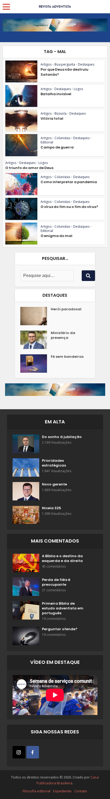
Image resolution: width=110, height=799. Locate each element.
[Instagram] (19, 752)
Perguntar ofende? (59, 629)
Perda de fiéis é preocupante (56, 582)
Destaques (86, 64)
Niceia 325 (51, 508)
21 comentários (54, 590)
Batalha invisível (56, 94)
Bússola (60, 113)
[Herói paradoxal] (35, 316)
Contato (80, 791)
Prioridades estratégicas (54, 463)
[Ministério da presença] (35, 340)
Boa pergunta (64, 64)
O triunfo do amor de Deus (29, 167)
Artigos (46, 64)
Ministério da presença (63, 335)
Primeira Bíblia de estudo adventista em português (62, 608)
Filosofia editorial (36, 791)
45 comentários (54, 566)
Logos (78, 89)
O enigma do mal (56, 235)
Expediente (62, 791)
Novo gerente (54, 484)
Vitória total (52, 118)
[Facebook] (32, 752)
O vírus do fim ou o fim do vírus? (69, 206)
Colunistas (62, 138)
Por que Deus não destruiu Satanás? (64, 72)
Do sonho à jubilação (62, 437)
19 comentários (54, 619)
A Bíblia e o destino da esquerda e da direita (62, 558)
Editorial (47, 142)
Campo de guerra (57, 147)
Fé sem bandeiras (67, 356)
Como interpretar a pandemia (69, 181)
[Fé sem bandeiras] (35, 363)
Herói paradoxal (66, 309)
